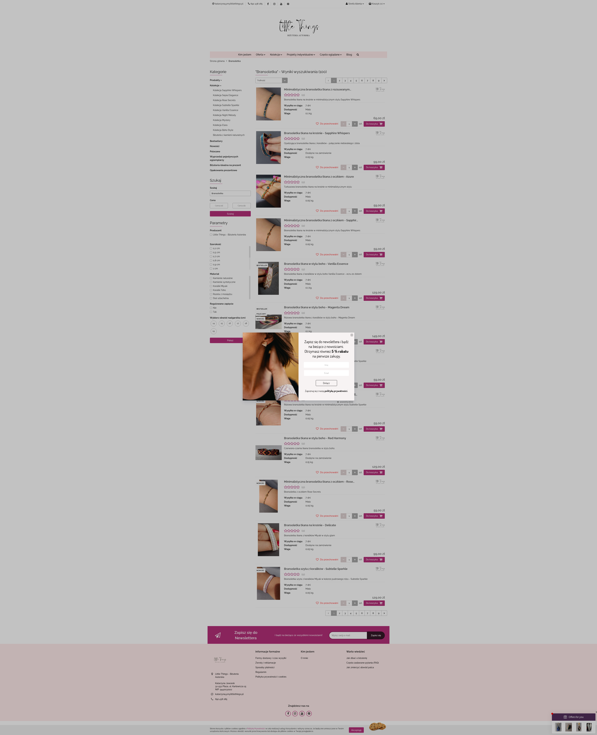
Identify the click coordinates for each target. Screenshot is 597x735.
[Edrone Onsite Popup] (298, 367)
